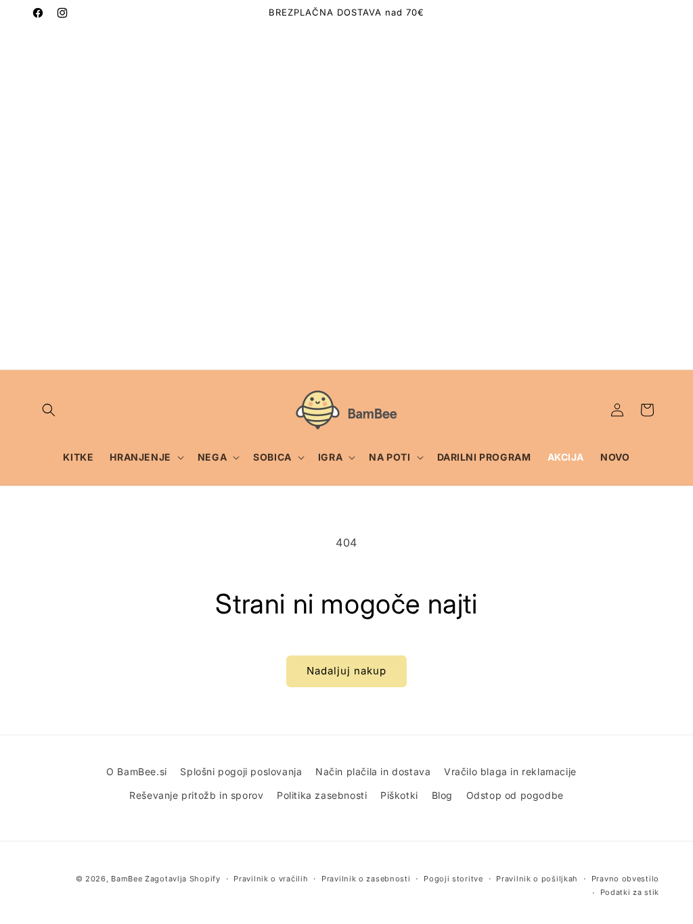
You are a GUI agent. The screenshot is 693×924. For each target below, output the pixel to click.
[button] (49, 410)
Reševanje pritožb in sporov (196, 795)
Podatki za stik (630, 892)
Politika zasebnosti (322, 795)
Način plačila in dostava (372, 771)
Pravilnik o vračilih (270, 878)
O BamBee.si (136, 771)
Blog (442, 795)
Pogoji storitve (453, 878)
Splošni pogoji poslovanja (241, 771)
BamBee (126, 878)
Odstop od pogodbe (515, 795)
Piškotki (399, 795)
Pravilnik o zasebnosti (365, 878)
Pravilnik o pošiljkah (537, 878)
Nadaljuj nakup (346, 670)
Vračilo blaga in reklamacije (510, 771)
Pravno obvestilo (625, 878)
